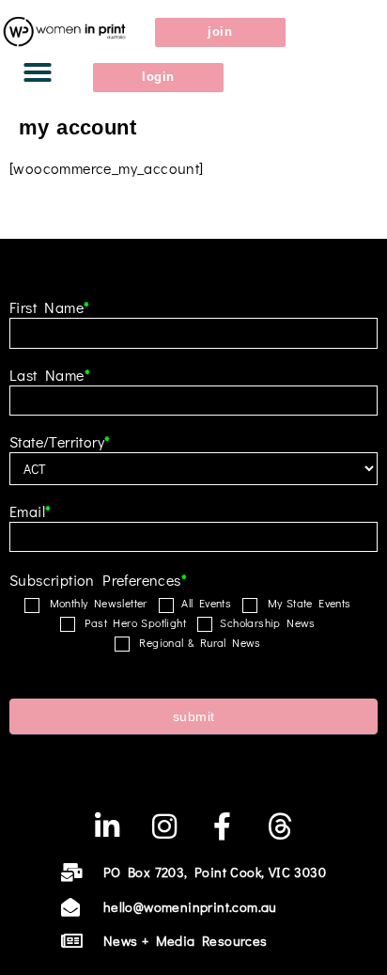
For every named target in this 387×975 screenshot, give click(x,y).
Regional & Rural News (197, 643)
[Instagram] (164, 826)
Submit (194, 716)
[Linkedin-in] (107, 826)
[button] (37, 72)
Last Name (49, 376)
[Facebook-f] (223, 826)
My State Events (305, 603)
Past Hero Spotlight (132, 623)
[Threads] (280, 826)
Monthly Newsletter (95, 603)
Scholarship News (266, 623)
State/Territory (59, 442)
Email (30, 512)
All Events (204, 603)
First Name (49, 308)
